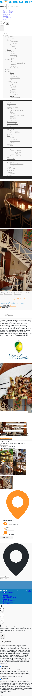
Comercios (6, 160)
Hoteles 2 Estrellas (15, 151)
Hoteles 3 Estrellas (15, 152)
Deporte (12, 84)
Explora (5, 35)
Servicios (9, 60)
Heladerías (13, 92)
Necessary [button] (3, 665)
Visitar (8, 71)
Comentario (4, 410)
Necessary (5, 666)
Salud (11, 112)
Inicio (4, 33)
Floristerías (13, 89)
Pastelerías (13, 45)
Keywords (3, 6)
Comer (9, 40)
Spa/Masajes (14, 56)
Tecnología (13, 86)
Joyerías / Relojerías (15, 97)
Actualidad (6, 178)
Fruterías (12, 91)
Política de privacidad (9, 600)
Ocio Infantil (10, 146)
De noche (9, 134)
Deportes (9, 69)
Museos (12, 74)
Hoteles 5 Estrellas (15, 155)
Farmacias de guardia (16, 110)
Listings (2, 292)
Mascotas (9, 172)
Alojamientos (10, 37)
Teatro (12, 79)
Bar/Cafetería (14, 42)
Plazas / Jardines (15, 78)
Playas (9, 50)
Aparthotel (10, 157)
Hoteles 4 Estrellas (15, 154)
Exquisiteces (13, 83)
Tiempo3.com (9, 537)
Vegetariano (17, 294)
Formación (13, 118)
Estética (12, 53)
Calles (12, 73)
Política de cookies (8, 602)
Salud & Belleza (11, 169)
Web (1, 430)
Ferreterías (13, 88)
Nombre (3, 424)
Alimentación (10, 170)
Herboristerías (14, 94)
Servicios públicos (12, 122)
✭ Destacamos (11, 162)
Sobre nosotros (7, 596)
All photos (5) (12, 448)
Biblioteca (13, 65)
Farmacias (13, 66)
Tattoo (12, 58)
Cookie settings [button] (20, 630)
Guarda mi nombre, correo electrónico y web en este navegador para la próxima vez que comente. (15, 434)
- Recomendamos (17, 292)
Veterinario (13, 174)
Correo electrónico (6, 427)
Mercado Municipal (12, 107)
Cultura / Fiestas (11, 104)
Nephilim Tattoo (4, 577)
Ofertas (12, 165)
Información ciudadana (9, 597)
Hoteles (12, 38)
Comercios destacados (16, 164)
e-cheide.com (9, 592)
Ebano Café (3, 578)
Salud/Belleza (11, 51)
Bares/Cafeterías (15, 132)
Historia (9, 102)
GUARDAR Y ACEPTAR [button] (6, 691)
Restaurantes (14, 48)
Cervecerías (13, 43)
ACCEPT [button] (2, 632)
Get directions (4, 445)
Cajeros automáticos (20, 63)
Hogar (12, 96)
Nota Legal (6, 599)
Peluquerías (13, 55)
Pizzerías (12, 46)
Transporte (13, 120)
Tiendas (9, 81)
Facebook (13, 306)
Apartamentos (11, 159)
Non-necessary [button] (4, 678)
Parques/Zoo (14, 76)
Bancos (12, 61)
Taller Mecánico (14, 68)
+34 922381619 (5, 306)
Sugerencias (6, 603)
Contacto (5, 595)
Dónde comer (11, 129)
